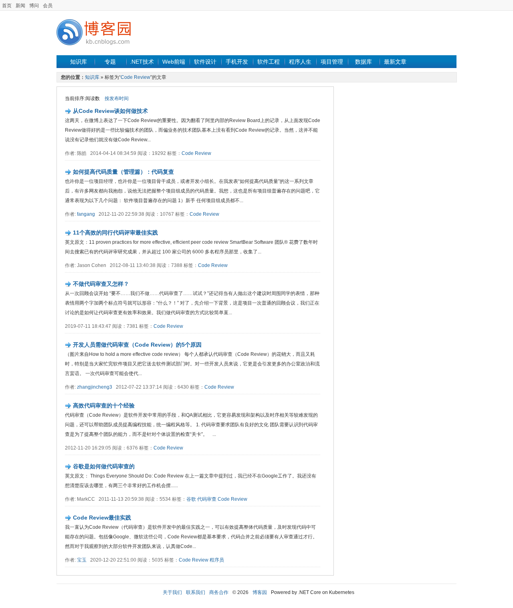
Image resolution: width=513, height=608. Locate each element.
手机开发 (237, 61)
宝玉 (82, 560)
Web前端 (173, 61)
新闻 (20, 5)
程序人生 (300, 61)
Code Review (135, 77)
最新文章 (395, 61)
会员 (48, 5)
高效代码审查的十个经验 (104, 405)
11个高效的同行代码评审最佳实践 (115, 232)
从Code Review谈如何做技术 (110, 111)
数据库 (363, 61)
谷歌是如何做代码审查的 (104, 466)
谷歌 (191, 499)
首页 (7, 5)
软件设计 (205, 61)
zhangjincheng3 (94, 387)
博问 (34, 5)
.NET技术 (142, 61)
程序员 (217, 560)
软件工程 (268, 61)
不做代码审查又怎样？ (101, 284)
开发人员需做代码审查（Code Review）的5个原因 (137, 344)
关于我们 (172, 592)
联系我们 (195, 592)
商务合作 (218, 592)
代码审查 (206, 499)
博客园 (259, 592)
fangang (86, 214)
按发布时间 (117, 98)
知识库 (78, 61)
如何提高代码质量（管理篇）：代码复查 (123, 172)
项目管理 (332, 61)
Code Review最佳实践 (102, 517)
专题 (110, 61)
